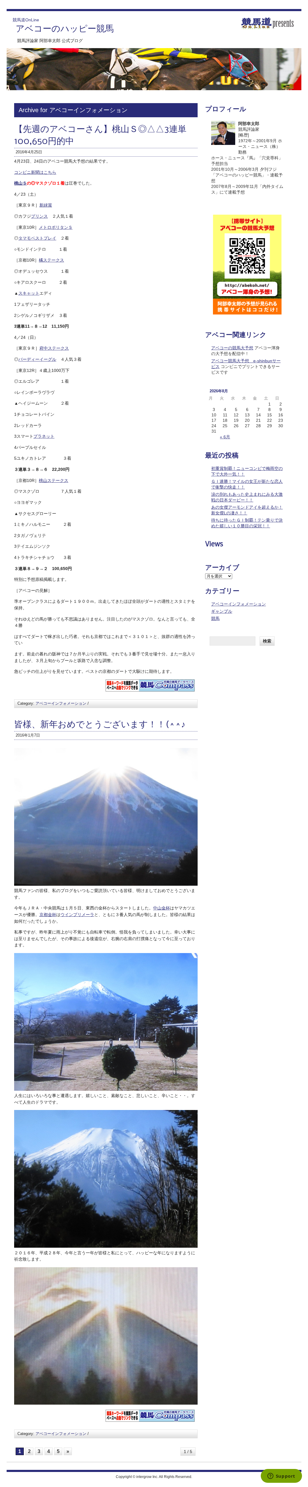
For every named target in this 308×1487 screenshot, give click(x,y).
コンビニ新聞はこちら (35, 172)
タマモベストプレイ (37, 238)
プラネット (43, 436)
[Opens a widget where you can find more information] (281, 1476)
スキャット (28, 293)
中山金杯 (161, 908)
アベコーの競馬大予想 (232, 347)
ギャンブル (221, 611)
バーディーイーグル (37, 359)
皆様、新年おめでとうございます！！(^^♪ (100, 725)
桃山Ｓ (20, 183)
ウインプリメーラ (77, 914)
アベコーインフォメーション (60, 703)
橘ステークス (51, 260)
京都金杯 (47, 914)
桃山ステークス (53, 480)
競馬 (215, 618)
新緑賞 (45, 205)
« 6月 (225, 436)
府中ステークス (54, 348)
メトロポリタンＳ (55, 227)
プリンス (39, 216)
